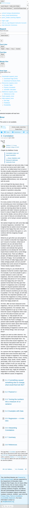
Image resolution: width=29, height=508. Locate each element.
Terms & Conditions (16, 496)
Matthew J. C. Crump (11, 145)
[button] (7, 103)
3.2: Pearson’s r (11, 392)
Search (3, 506)
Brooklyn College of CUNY (12, 147)
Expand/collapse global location (27, 132)
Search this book (4, 30)
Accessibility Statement (8, 498)
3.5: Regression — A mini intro (14, 419)
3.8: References (11, 445)
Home (8, 132)
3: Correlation (12, 451)
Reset (2, 46)
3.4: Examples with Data (14, 411)
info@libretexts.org (8, 501)
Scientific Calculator (10, 89)
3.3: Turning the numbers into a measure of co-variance (14, 401)
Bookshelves (17, 132)
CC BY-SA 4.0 (5, 455)
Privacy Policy (5, 496)
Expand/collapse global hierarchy (2, 132)
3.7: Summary (10, 437)
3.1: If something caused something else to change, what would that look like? (15, 382)
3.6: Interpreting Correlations (11, 429)
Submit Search (4, 35)
